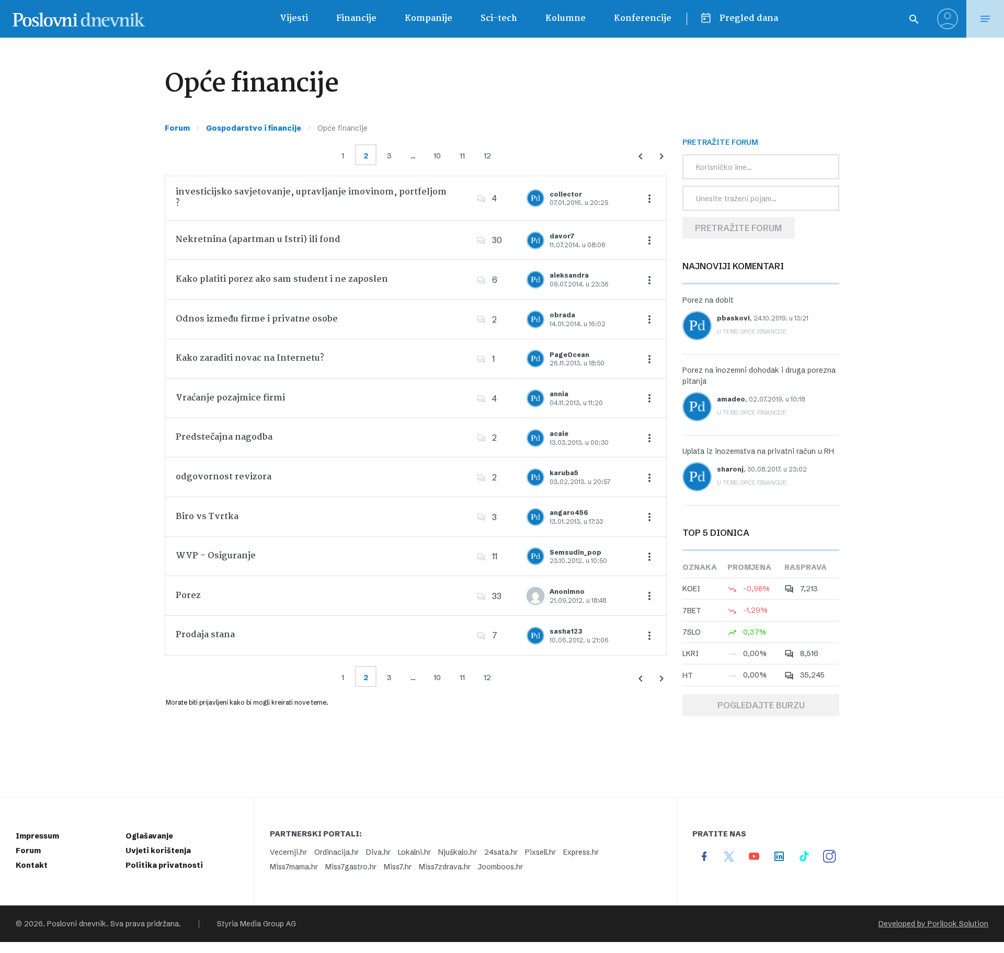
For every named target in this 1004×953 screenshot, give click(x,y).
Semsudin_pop (575, 552)
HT (687, 675)
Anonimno (567, 591)
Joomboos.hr (500, 866)
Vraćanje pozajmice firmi (230, 398)
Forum (177, 128)
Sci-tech (499, 19)
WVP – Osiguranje (216, 556)
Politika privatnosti (164, 865)
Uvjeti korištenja (158, 850)
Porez (188, 596)
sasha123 (566, 631)
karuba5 (564, 473)
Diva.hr (378, 852)
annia (559, 394)
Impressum (37, 836)
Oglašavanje (149, 836)
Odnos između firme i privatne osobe (257, 319)
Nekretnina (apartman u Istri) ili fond (258, 240)
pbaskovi (733, 318)
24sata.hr (501, 852)
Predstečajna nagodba (224, 437)
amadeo (731, 399)
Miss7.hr (398, 866)
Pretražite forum (738, 228)
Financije (356, 19)
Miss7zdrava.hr (445, 866)
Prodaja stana (205, 635)
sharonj (730, 469)
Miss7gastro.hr (350, 866)
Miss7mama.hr (294, 866)
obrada (562, 315)
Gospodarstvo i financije (253, 128)
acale (559, 434)
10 (437, 155)
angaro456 (569, 512)
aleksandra (569, 275)
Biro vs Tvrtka (207, 517)
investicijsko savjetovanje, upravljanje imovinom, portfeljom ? (311, 198)
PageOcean (569, 355)
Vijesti (294, 19)
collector (566, 194)
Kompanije (428, 19)
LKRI (690, 653)
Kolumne (565, 19)
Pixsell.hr (540, 852)
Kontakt (32, 865)
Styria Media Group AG (256, 923)
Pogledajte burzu (761, 705)
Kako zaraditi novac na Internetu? (250, 358)
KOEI (691, 588)
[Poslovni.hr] (79, 19)
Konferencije (642, 19)
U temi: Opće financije (751, 331)
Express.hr (581, 852)
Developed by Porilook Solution (933, 923)
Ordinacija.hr (336, 852)
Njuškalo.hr (457, 852)
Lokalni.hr (414, 852)
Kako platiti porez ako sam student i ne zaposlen (282, 279)
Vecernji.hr (288, 852)
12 (487, 155)
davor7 (562, 236)
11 (462, 155)
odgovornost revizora (223, 477)
